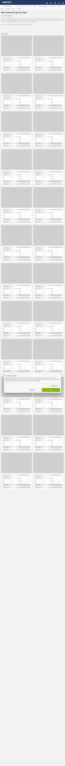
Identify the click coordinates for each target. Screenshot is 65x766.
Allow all (51, 389)
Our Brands (52, 6)
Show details (55, 385)
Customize (31, 389)
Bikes (34, 6)
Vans (29, 6)
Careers (59, 6)
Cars (16, 6)
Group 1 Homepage (8, 6)
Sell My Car (22, 6)
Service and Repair (43, 6)
